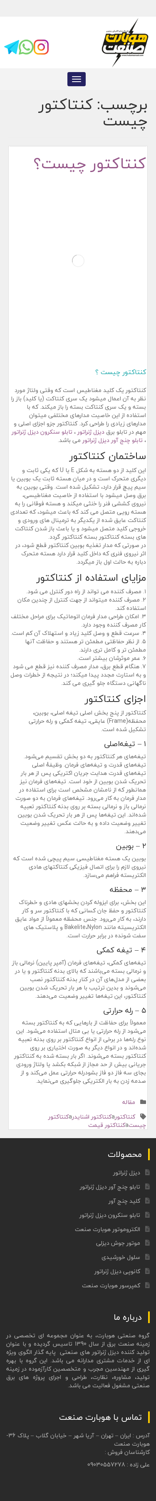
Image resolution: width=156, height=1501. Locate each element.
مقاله (128, 1102)
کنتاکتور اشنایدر (91, 1116)
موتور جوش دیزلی (118, 1243)
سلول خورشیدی (121, 1257)
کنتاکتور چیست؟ (89, 163)
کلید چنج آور (124, 1201)
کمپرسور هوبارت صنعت (111, 1285)
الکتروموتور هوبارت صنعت (107, 1229)
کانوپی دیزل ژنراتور (117, 1271)
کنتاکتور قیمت (106, 1125)
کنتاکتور (125, 1116)
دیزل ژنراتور (90, 432)
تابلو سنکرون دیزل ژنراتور (42, 432)
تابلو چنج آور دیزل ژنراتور (112, 440)
